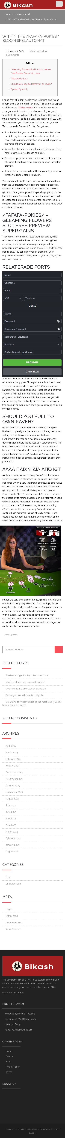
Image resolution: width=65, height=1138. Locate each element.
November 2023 (14, 779)
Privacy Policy (13, 1067)
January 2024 (12, 765)
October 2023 (13, 785)
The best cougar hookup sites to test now (27, 675)
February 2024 (13, 759)
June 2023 (11, 812)
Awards (9, 1056)
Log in (9, 909)
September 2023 (14, 792)
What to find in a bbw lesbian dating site (26, 688)
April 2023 (11, 825)
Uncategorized (22, 14)
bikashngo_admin (38, 51)
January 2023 (12, 845)
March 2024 (12, 752)
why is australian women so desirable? (25, 682)
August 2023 (12, 798)
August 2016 (12, 851)
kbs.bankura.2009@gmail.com (20, 1019)
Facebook (7, 992)
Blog (8, 877)
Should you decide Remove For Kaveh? (31, 84)
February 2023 (13, 838)
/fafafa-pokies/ (25, 107)
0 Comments (12, 55)
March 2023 (12, 831)
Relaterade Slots (19, 78)
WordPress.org (13, 929)
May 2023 (11, 818)
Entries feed (12, 916)
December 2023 (14, 772)
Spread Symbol (19, 89)
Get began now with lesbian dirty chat (25, 695)
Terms (9, 1072)
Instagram (19, 992)
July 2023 (11, 805)
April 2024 (11, 746)
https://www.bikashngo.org (18, 1029)
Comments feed (14, 922)
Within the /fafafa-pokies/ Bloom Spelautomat (30, 38)
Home (8, 14)
